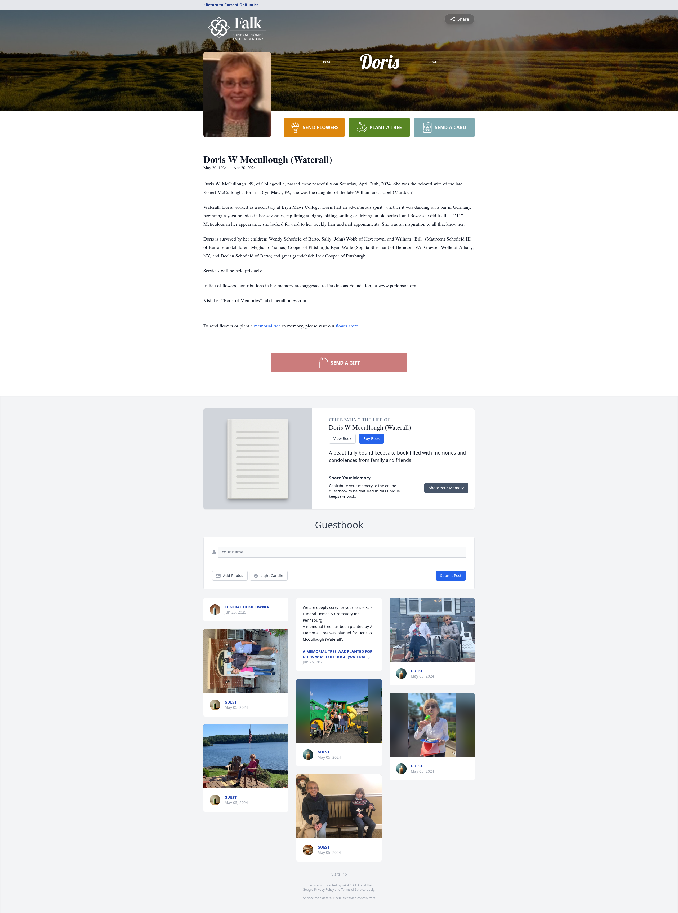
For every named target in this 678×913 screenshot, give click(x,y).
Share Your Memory (446, 487)
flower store (347, 325)
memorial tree (267, 325)
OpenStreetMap (344, 898)
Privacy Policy (324, 889)
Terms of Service (353, 889)
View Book (342, 438)
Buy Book (371, 438)
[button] (245, 661)
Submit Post (450, 575)
